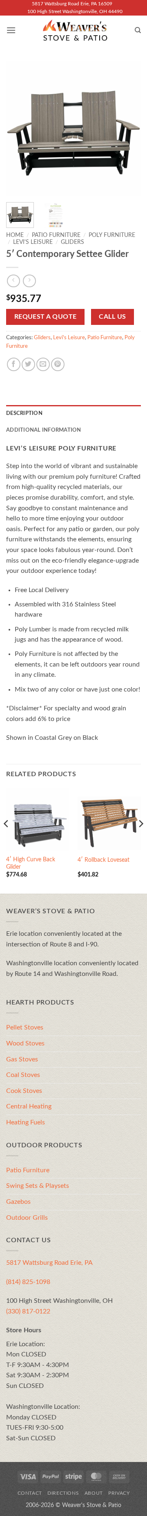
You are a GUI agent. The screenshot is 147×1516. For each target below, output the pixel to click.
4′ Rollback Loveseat (103, 860)
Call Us (112, 317)
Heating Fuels (25, 1122)
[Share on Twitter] (28, 364)
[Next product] (13, 281)
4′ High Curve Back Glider (30, 863)
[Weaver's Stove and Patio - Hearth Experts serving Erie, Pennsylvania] (75, 30)
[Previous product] (29, 281)
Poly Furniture (112, 235)
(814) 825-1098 (28, 1282)
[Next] (127, 128)
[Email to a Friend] (43, 364)
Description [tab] (24, 413)
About (94, 1493)
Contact (30, 1493)
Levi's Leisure (33, 242)
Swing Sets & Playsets (37, 1186)
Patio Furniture (56, 235)
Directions (63, 1493)
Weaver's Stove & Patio (91, 1505)
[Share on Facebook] (13, 364)
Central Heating (28, 1106)
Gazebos (18, 1201)
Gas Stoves (22, 1059)
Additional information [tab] (43, 430)
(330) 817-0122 (28, 1311)
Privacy (118, 1493)
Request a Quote (45, 317)
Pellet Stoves (24, 1027)
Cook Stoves (24, 1091)
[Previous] (19, 128)
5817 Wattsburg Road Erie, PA (49, 1262)
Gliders (72, 242)
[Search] (138, 30)
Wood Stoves (25, 1043)
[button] (11, 30)
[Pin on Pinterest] (58, 364)
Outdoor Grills (27, 1217)
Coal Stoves (23, 1075)
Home (15, 235)
